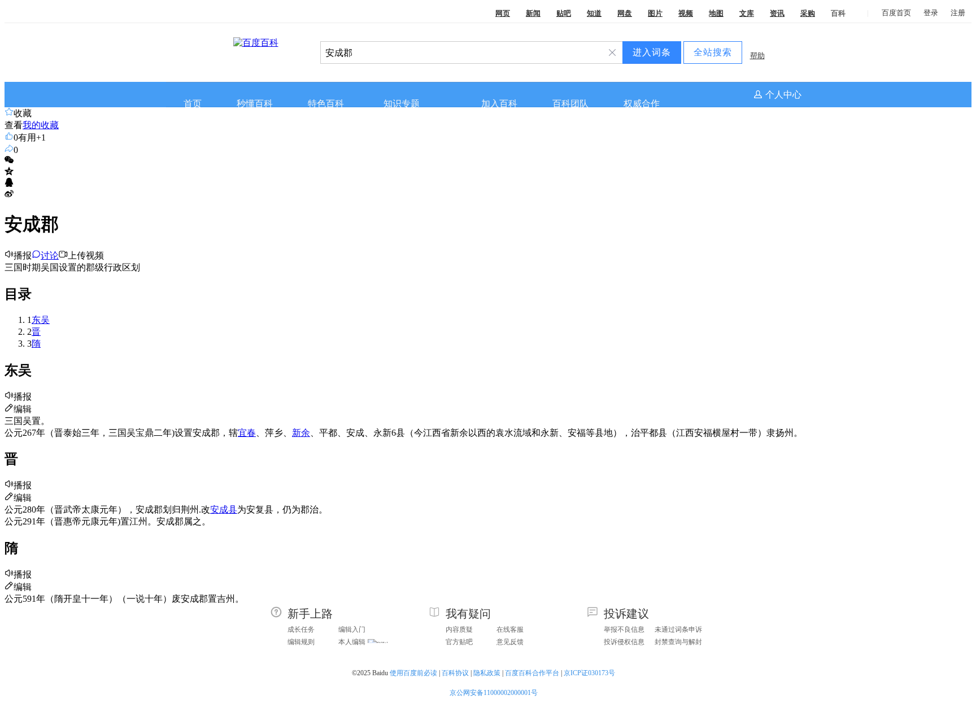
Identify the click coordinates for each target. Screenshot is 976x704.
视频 (685, 13)
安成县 (223, 509)
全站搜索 (713, 52)
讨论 (50, 255)
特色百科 (326, 103)
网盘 (624, 13)
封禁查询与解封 (678, 642)
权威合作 (642, 103)
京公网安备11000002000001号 (494, 693)
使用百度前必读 (413, 673)
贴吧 (563, 13)
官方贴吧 (459, 642)
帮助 (757, 55)
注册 (958, 12)
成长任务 (301, 629)
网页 (502, 13)
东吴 (41, 320)
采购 (807, 13)
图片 (655, 13)
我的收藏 (41, 125)
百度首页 (896, 12)
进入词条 (652, 52)
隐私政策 (486, 673)
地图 (716, 13)
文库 (746, 13)
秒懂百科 (255, 103)
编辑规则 (301, 642)
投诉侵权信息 (624, 642)
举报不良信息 (624, 629)
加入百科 (499, 103)
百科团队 (570, 103)
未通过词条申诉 (678, 629)
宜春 (247, 433)
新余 (301, 433)
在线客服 (510, 629)
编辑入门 (351, 629)
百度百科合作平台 (532, 673)
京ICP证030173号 (590, 673)
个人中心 (783, 94)
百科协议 (455, 673)
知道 (594, 13)
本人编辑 (351, 642)
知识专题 (402, 103)
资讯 (777, 13)
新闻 (533, 13)
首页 (193, 103)
